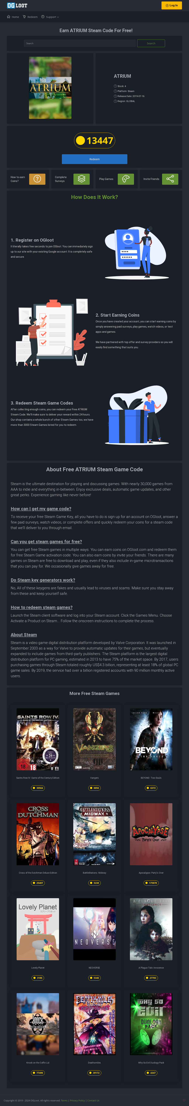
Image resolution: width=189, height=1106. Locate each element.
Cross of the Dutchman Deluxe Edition (38, 873)
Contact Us (93, 1100)
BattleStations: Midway (94, 873)
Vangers (94, 778)
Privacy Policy (77, 1100)
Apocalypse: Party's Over (151, 873)
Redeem (95, 159)
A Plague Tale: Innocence (151, 968)
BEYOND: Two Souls (151, 778)
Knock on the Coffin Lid (37, 1062)
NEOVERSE (94, 968)
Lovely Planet (37, 968)
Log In (174, 5)
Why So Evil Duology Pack (151, 1062)
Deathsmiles (94, 1062)
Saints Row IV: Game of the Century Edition (37, 778)
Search (151, 43)
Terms (64, 1100)
